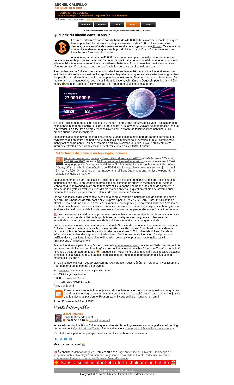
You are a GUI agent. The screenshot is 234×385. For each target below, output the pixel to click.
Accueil (85, 24)
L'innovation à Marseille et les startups (148, 328)
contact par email (99, 320)
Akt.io (112, 262)
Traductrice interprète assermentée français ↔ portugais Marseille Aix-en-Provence (112, 357)
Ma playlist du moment (89, 355)
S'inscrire (64, 270)
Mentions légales (83, 352)
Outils (117, 24)
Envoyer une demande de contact (117, 370)
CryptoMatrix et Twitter (86, 328)
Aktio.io (157, 46)
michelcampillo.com (93, 19)
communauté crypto (127, 245)
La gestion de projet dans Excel (124, 355)
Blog (133, 24)
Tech (148, 24)
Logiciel (101, 24)
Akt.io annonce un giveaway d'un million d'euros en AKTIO (102, 158)
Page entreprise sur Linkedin (135, 352)
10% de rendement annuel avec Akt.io (120, 161)
